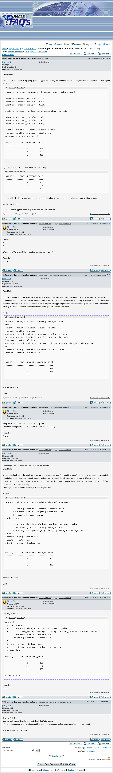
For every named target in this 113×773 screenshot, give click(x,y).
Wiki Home (61, 770)
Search (59, 44)
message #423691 (45, 223)
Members (78, 44)
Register (89, 44)
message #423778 (45, 702)
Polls (27, 52)
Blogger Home (48, 770)
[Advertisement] (73, 20)
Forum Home (35, 770)
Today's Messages (15, 52)
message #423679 (42, 58)
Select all (12, 88)
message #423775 (45, 450)
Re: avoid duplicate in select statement (21, 224)
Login (98, 44)
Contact (71, 770)
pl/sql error (91, 751)
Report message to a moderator (100, 214)
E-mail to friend (8, 55)
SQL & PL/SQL (15, 49)
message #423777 (45, 598)
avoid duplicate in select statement (20, 58)
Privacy (80, 770)
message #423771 (45, 275)
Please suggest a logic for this (99, 748)
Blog (50, 44)
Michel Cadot (12, 227)
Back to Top (56, 756)
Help (68, 44)
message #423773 (45, 407)
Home (107, 44)
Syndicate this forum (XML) (97, 759)
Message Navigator (39, 52)
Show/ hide (20, 88)
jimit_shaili (6, 62)
